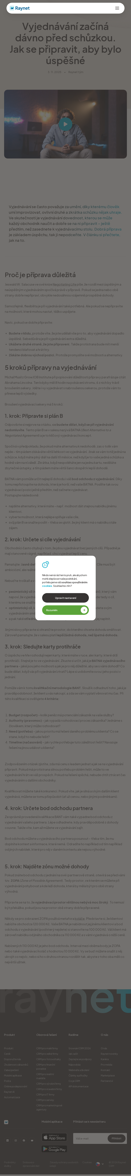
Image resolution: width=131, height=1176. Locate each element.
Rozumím (51, 610)
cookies (47, 585)
